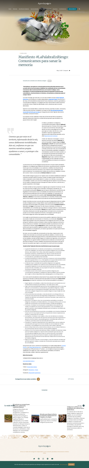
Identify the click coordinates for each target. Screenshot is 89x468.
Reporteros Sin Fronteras (50, 136)
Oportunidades (34, 9)
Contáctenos (62, 9)
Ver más (80, 405)
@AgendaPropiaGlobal (35, 373)
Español (49, 80)
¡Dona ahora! (72, 9)
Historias (15, 9)
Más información (63, 464)
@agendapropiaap (32, 367)
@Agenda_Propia (33, 370)
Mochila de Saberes (24, 9)
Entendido (71, 464)
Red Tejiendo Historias (45, 9)
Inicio (10, 9)
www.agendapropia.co (28, 361)
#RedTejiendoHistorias (35, 347)
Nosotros (55, 9)
